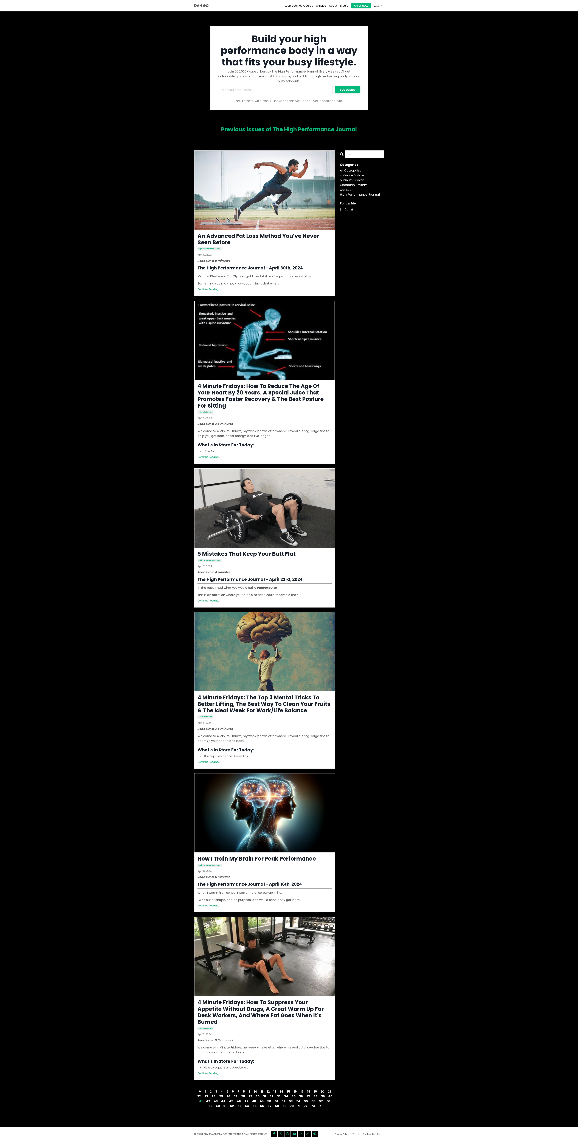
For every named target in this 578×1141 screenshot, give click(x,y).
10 (255, 1091)
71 (298, 1106)
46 (239, 1101)
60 (218, 1106)
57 (321, 1101)
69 (284, 1106)
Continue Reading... (208, 289)
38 (315, 1096)
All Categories (350, 170)
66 (262, 1106)
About (333, 6)
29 (250, 1096)
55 (306, 1101)
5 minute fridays (352, 180)
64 (247, 1106)
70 (292, 1106)
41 (201, 1101)
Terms (355, 1134)
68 (277, 1106)
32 (271, 1096)
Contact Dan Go (371, 1134)
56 (313, 1101)
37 (308, 1096)
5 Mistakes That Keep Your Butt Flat (246, 554)
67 (269, 1106)
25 (221, 1096)
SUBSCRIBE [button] (347, 90)
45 (231, 1101)
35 (293, 1096)
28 (243, 1096)
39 (323, 1096)
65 (254, 1106)
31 (264, 1096)
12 (268, 1091)
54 (298, 1101)
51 (276, 1101)
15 (288, 1091)
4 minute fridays (205, 412)
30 (257, 1096)
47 (246, 1101)
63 (239, 1106)
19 (315, 1091)
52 (283, 1101)
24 (214, 1096)
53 (291, 1101)
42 (208, 1101)
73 (313, 1106)
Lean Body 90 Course (299, 6)
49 (262, 1101)
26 (228, 1096)
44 (223, 1101)
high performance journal (209, 249)
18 (308, 1091)
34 (286, 1096)
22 (199, 1096)
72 (306, 1106)
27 (236, 1096)
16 (295, 1091)
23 (206, 1096)
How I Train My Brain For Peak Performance (256, 858)
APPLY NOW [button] (361, 6)
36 (301, 1096)
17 (301, 1091)
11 (262, 1091)
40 (330, 1096)
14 (281, 1091)
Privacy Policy (342, 1134)
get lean (347, 190)
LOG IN (378, 6)
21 (329, 1091)
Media (344, 6)
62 (232, 1106)
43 (216, 1101)
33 (279, 1096)
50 (269, 1101)
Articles (321, 6)
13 (274, 1091)
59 (210, 1106)
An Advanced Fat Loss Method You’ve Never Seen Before (258, 239)
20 (322, 1091)
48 (254, 1101)
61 (225, 1106)
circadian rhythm (353, 185)
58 (328, 1101)
